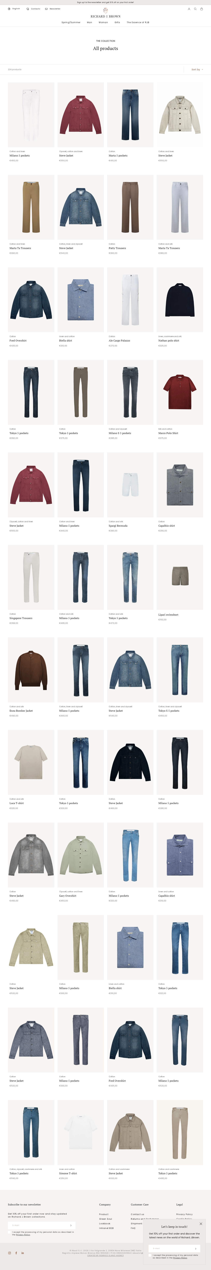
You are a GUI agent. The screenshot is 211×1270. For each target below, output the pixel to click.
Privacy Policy (180, 1258)
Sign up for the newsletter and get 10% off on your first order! (105, 2)
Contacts (35, 9)
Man (89, 22)
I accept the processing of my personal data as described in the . (175, 1256)
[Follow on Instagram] (9, 1253)
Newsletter (55, 9)
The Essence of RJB (138, 22)
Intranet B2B (106, 1228)
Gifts (117, 22)
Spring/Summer (71, 22)
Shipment (136, 1223)
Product (103, 1214)
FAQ (133, 1228)
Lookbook (104, 1223)
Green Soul (105, 1219)
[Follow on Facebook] (16, 1253)
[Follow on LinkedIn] (22, 1253)
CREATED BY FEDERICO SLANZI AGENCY (105, 1255)
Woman (103, 22)
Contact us (137, 1214)
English (16, 8)
